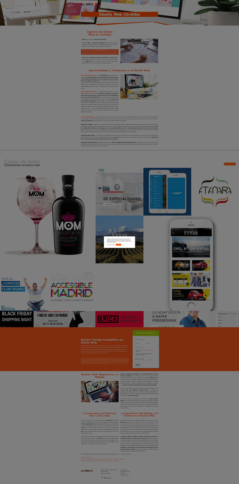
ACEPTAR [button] (118, 244)
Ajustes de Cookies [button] (111, 244)
